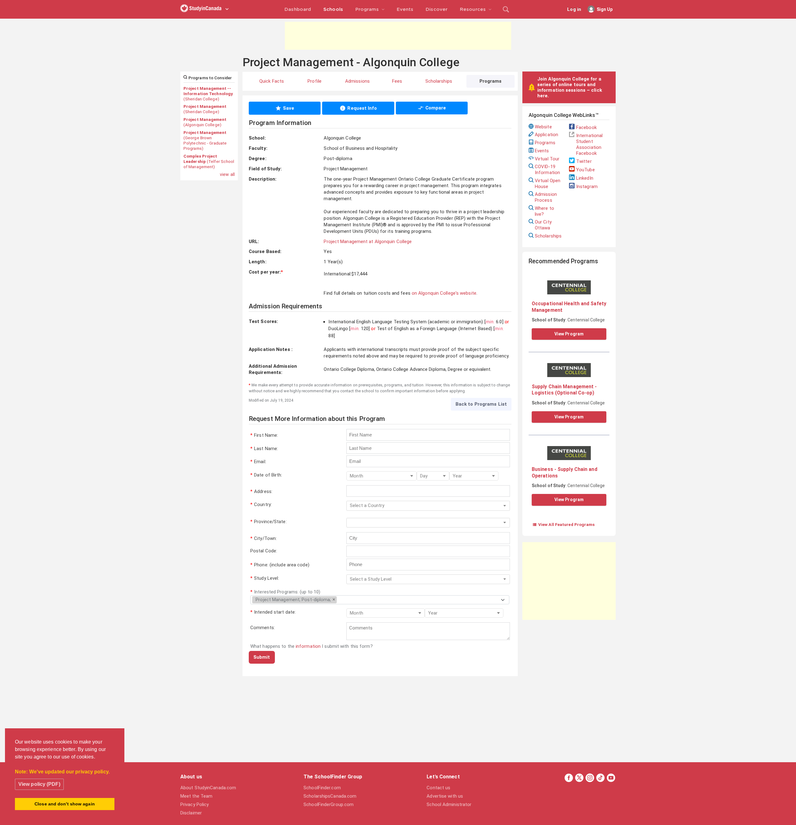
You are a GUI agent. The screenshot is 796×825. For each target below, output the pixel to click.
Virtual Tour (547, 159)
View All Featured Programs (563, 524)
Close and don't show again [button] (65, 803)
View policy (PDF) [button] (39, 784)
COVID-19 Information (547, 169)
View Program (569, 333)
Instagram (587, 186)
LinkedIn (584, 178)
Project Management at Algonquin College (368, 241)
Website (543, 127)
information (308, 646)
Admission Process (546, 197)
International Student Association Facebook (589, 144)
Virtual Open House (547, 183)
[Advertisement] (398, 36)
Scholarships (548, 236)
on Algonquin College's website (444, 293)
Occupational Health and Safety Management (569, 307)
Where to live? (544, 211)
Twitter (584, 161)
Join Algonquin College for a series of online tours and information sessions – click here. (569, 87)
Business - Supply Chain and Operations (564, 472)
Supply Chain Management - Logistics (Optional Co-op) (564, 390)
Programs (545, 142)
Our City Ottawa (543, 225)
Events (542, 151)
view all (227, 174)
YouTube (585, 170)
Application (546, 134)
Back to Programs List (481, 404)
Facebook (586, 127)
